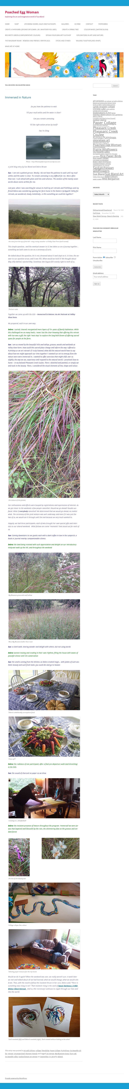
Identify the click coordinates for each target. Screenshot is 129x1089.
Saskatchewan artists (102, 163)
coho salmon (110, 109)
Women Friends (31, 1053)
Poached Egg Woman (22, 12)
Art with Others (29, 1050)
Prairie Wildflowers (105, 149)
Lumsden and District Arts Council (104, 118)
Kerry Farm (97, 116)
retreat (10, 1053)
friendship (45, 1050)
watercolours (111, 176)
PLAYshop (98, 137)
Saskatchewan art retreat (28, 1056)
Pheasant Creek (104, 128)
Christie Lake (99, 108)
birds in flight (97, 105)
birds (114, 103)
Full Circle (96, 213)
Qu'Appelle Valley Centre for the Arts (105, 154)
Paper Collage (55, 1050)
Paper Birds (103, 24)
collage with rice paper (100, 111)
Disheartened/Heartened (102, 210)
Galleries (65, 24)
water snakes (97, 179)
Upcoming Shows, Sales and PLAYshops (40, 24)
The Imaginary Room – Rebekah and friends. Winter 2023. (27, 41)
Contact (89, 24)
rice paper (96, 156)
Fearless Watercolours (102, 114)
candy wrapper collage (104, 106)
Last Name (97, 237)
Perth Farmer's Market (100, 125)
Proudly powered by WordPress (16, 1078)
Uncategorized (19, 1053)
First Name (97, 247)
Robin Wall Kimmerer (102, 162)
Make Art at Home (12, 46)
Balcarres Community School (102, 103)
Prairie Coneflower (99, 147)
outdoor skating (99, 120)
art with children (117, 101)
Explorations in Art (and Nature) (89, 35)
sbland (60, 1056)
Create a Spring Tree (70, 29)
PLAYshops (65, 1050)
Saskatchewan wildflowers (103, 169)
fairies (113, 113)
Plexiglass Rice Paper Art (101, 142)
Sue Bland (99, 174)
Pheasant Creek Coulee (105, 133)
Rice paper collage (100, 158)
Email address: (98, 273)
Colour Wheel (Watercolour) (96, 29)
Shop (17, 24)
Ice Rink (77, 24)
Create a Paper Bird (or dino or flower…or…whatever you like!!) (31, 29)
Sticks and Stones (63, 41)
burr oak (73, 1053)
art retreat (50, 1053)
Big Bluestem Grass (62, 1053)
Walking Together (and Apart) (88, 41)
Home (7, 24)
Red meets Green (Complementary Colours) (22, 35)
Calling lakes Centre (108, 105)
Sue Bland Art (114, 174)
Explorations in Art (102, 112)
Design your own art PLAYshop (58, 35)
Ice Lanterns (117, 114)
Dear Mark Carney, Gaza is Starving (106, 216)
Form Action (97, 257)
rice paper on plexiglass (100, 160)
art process (98, 100)
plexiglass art (101, 140)
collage (38, 1050)
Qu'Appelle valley (11, 1056)
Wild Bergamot (110, 178)
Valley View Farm (98, 177)
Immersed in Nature (18, 97)
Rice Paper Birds (110, 156)
